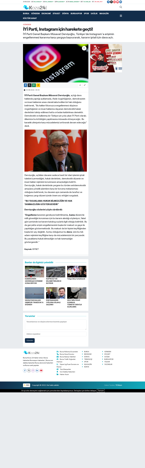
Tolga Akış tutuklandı (76, 279)
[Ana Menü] (121, 15)
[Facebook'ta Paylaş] (25, 85)
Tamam (101, 391)
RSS (27, 385)
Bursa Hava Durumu (67, 354)
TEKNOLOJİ (88, 359)
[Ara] (121, 7)
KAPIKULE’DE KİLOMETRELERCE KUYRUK (53, 281)
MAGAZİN (104, 13)
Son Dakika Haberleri (67, 372)
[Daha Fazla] (38, 85)
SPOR (86, 13)
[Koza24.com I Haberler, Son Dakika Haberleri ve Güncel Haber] (35, 7)
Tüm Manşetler (65, 369)
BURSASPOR (76, 13)
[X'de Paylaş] (29, 85)
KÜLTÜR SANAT (30, 18)
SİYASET (56, 13)
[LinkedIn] (37, 370)
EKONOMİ (46, 13)
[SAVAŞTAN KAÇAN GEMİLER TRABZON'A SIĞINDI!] (34, 293)
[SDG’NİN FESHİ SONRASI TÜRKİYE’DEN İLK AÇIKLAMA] (76, 293)
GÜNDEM (35, 13)
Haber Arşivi (64, 374)
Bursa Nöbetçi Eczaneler (69, 352)
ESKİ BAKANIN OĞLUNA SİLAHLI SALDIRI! (53, 302)
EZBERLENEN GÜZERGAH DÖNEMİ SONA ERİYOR (33, 281)
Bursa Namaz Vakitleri (68, 357)
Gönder (30, 340)
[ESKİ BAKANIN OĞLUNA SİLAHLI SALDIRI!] (55, 293)
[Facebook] (25, 370)
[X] (29, 370)
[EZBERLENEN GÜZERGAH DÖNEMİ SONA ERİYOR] (34, 271)
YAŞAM (107, 362)
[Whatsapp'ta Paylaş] (34, 85)
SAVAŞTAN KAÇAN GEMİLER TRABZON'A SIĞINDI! (34, 302)
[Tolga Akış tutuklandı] (76, 271)
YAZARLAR (108, 364)
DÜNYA (65, 13)
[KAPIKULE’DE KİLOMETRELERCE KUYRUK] (55, 271)
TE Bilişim (118, 385)
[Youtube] (41, 370)
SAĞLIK (94, 13)
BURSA (26, 13)
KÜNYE (86, 367)
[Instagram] (33, 370)
